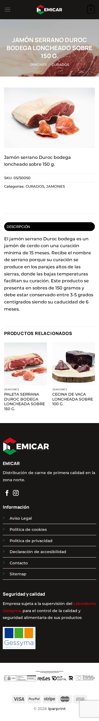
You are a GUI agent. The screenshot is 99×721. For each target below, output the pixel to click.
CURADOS (60, 65)
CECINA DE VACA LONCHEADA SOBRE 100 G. (72, 399)
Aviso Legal (21, 518)
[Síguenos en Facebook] (7, 493)
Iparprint (57, 708)
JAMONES (38, 65)
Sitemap (18, 573)
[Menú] (7, 9)
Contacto (19, 563)
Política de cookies (28, 529)
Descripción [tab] (18, 226)
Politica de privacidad (31, 540)
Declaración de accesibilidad (38, 551)
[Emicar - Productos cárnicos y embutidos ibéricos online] (50, 9)
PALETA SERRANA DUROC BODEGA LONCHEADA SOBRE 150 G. (24, 401)
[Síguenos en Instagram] (16, 493)
